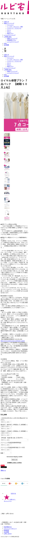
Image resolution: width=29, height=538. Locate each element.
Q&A (5, 43)
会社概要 (6, 45)
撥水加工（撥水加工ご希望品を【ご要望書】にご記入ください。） (14, 425)
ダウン (9, 31)
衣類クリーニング (9, 23)
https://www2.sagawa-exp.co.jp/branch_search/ (13, 340)
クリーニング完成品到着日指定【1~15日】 (13, 447)
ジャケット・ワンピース (14, 28)
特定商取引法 (8, 527)
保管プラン (10, 33)
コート (9, 30)
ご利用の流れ (8, 36)
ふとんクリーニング (9, 35)
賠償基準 (6, 530)
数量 (2, 453)
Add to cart (14, 459)
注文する (13, 493)
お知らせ (6, 21)
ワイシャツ (10, 25)
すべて (3, 483)
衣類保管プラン (11, 40)
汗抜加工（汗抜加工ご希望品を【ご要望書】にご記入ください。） (14, 432)
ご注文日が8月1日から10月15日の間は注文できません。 (14, 418)
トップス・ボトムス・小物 (15, 26)
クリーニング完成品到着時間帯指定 (11, 442)
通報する (3, 470)
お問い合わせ (8, 533)
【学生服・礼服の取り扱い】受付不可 (12, 437)
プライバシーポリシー (10, 528)
